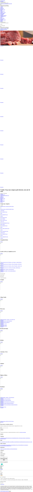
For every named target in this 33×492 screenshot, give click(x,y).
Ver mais (1, 241)
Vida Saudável (4, 438)
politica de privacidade (23, 432)
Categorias (2, 450)
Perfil (1, 452)
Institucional (2, 455)
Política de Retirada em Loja (7, 445)
